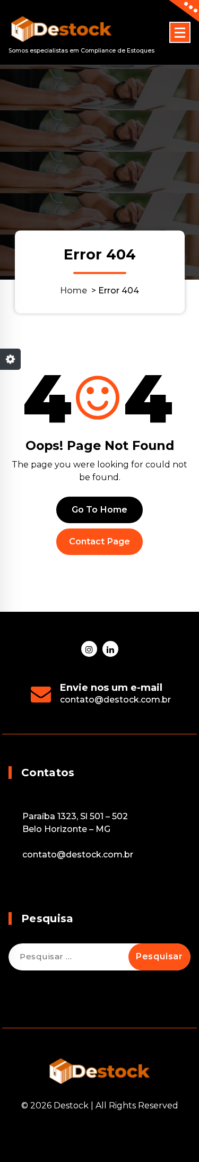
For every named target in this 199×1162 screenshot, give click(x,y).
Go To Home (100, 510)
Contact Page (100, 541)
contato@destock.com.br (115, 700)
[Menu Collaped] (180, 32)
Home (73, 290)
